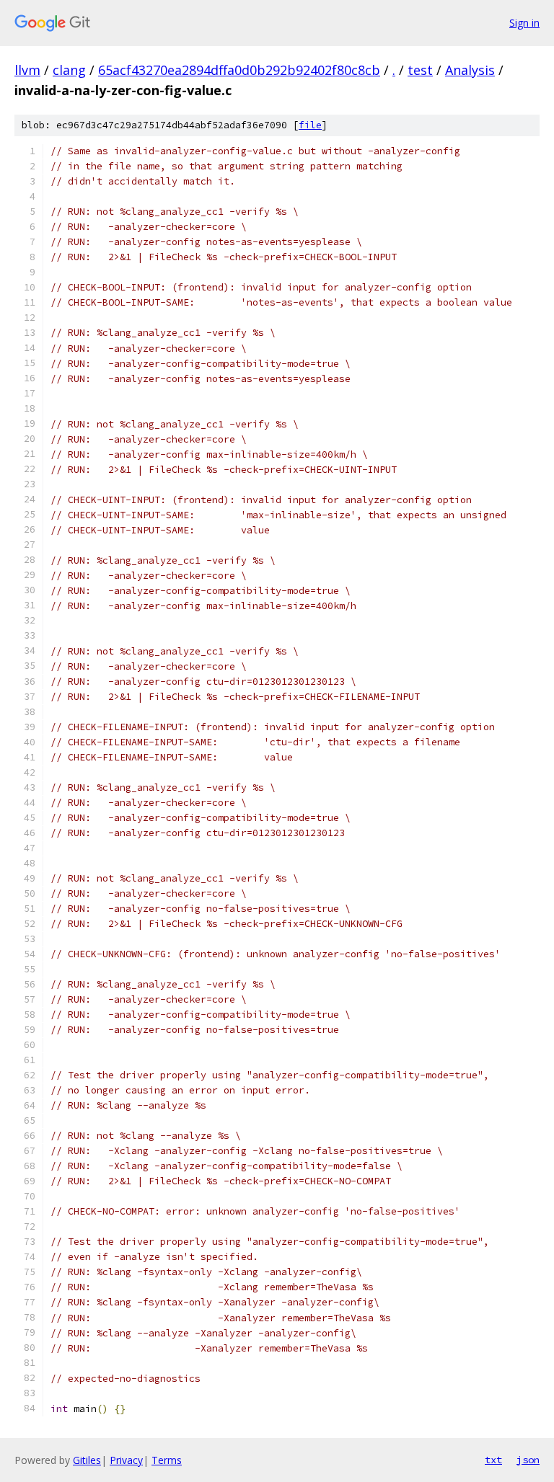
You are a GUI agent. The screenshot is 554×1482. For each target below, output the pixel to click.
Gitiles (87, 1460)
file (310, 125)
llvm (27, 70)
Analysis (470, 70)
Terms (166, 1460)
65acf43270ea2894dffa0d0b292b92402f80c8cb (239, 70)
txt (493, 1459)
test (420, 70)
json (528, 1459)
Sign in (524, 23)
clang (69, 70)
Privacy (126, 1460)
